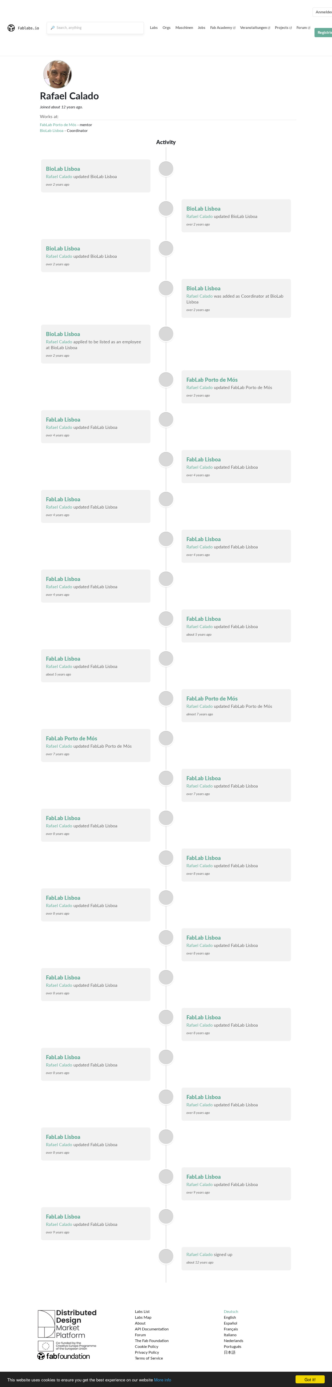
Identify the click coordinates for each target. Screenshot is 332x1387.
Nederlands (233, 1341)
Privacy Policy (147, 1352)
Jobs (201, 28)
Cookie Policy (146, 1347)
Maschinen (184, 28)
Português (232, 1347)
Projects (281, 28)
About (140, 1323)
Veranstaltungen (253, 28)
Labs (154, 28)
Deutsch (231, 1312)
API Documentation (152, 1329)
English (230, 1317)
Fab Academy (221, 28)
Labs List (142, 1312)
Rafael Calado (59, 177)
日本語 (230, 1352)
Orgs (167, 28)
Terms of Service (149, 1358)
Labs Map (143, 1317)
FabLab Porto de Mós (58, 125)
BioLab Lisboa (51, 131)
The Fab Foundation (152, 1341)
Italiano (230, 1335)
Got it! (310, 1379)
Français (231, 1329)
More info (162, 1380)
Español (230, 1323)
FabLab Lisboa (63, 420)
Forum (302, 28)
